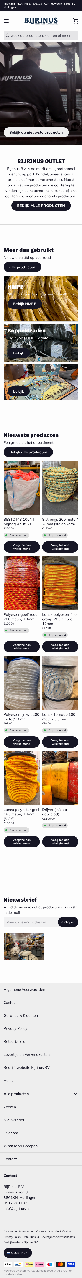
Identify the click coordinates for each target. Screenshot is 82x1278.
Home (9, 1080)
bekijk (18, 391)
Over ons (11, 1133)
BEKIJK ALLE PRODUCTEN (41, 205)
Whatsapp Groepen (21, 1146)
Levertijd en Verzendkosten (27, 1054)
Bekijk (18, 353)
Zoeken (10, 1107)
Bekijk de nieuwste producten (36, 132)
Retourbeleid (15, 1041)
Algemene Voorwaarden (24, 989)
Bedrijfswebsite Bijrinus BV (27, 1067)
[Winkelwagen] (73, 21)
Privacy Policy (15, 1028)
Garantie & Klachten (21, 1015)
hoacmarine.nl (42, 190)
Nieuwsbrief (14, 1120)
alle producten (22, 267)
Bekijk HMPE (24, 303)
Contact (10, 1002)
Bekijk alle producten (28, 452)
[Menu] (8, 21)
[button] (22, 547)
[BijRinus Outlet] (41, 21)
